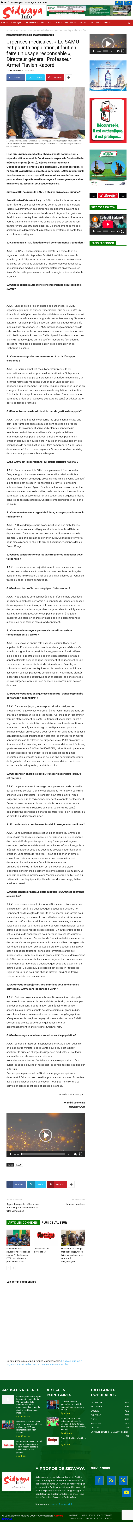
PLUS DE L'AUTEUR (54, 1222)
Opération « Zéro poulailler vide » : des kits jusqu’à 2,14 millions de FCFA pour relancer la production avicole (18, 1255)
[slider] (43, 1154)
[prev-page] (8, 1268)
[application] (45, 1135)
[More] (68, 77)
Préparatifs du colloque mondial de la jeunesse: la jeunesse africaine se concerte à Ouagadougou (72, 1255)
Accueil (9, 30)
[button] (129, 23)
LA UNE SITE (39, 35)
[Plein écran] (80, 1154)
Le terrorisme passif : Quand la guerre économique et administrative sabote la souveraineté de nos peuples (29, 1446)
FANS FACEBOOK (102, 243)
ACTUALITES (21, 30)
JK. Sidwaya (15, 70)
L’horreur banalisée (75, 1204)
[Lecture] (10, 1154)
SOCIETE (49, 35)
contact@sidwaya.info (62, 1504)
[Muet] (75, 1154)
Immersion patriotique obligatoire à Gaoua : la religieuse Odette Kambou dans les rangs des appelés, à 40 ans (73, 1424)
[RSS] (121, 2)
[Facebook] (117, 2)
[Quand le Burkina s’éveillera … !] (46, 1238)
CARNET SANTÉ (25, 35)
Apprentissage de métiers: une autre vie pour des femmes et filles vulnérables (22, 1207)
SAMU (19, 1165)
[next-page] (14, 1268)
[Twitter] (126, 2)
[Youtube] (130, 2)
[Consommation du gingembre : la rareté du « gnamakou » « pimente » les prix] (53, 1404)
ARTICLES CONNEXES (23, 1222)
